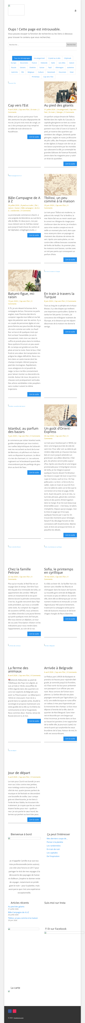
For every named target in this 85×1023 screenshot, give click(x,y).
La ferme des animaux (18, 669)
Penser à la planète (55, 842)
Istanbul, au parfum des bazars (23, 430)
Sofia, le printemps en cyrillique (58, 571)
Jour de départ (19, 772)
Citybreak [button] (67, 58)
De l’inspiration (53, 856)
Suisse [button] (42, 67)
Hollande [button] (44, 63)
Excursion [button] (62, 72)
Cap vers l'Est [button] (48, 77)
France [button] (34, 63)
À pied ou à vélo (27, 205)
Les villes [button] (62, 63)
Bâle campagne (27, 208)
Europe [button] (13, 63)
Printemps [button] (36, 77)
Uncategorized (62, 109)
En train (34, 109)
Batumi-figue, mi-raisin (21, 295)
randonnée (15, 210)
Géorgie (60, 112)
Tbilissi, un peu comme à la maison (59, 199)
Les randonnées (54, 845)
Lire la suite (34, 137)
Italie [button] (53, 63)
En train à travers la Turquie (59, 295)
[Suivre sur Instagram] (14, 1011)
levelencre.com (18, 1018)
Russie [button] (13, 67)
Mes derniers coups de (57, 838)
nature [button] (71, 63)
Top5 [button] (50, 67)
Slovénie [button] (32, 67)
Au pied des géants (58, 105)
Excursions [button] (24, 63)
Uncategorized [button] (39, 58)
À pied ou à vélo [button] (54, 58)
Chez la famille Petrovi (19, 571)
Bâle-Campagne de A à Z (24, 199)
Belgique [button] (31, 72)
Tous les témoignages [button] (22, 58)
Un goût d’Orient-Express (57, 430)
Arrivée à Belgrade (58, 668)
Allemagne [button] (59, 67)
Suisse (17, 208)
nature (10, 208)
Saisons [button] (23, 67)
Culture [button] (41, 72)
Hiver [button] (72, 72)
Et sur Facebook (57, 928)
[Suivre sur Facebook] (10, 1011)
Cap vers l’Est (18, 105)
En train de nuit (53, 849)
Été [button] (22, 72)
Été (36, 205)
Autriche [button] (14, 72)
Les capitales (52, 852)
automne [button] (70, 67)
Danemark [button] (51, 72)
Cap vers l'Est (24, 109)
